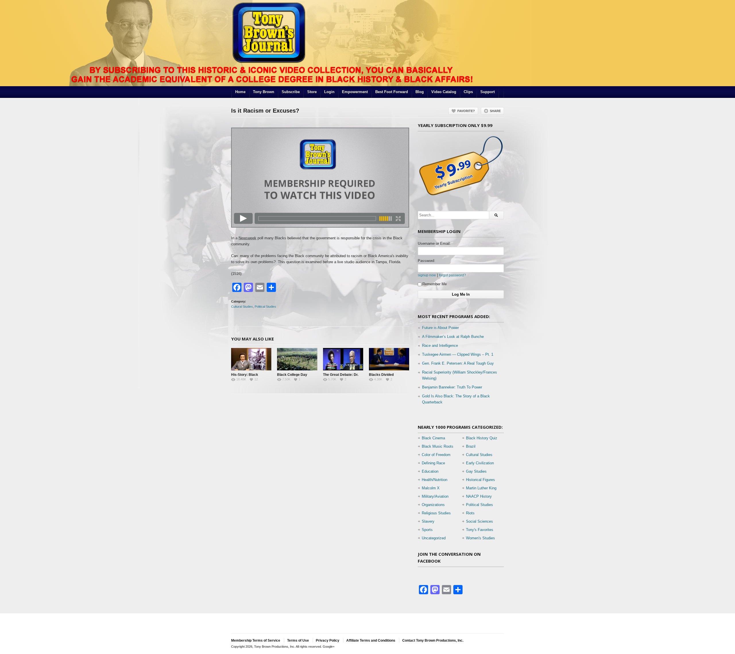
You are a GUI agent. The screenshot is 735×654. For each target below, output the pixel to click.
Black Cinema (433, 438)
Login (329, 92)
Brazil (470, 446)
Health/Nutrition (434, 480)
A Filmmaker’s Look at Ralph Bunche (453, 336)
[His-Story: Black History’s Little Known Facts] (251, 359)
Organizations (433, 505)
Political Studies (265, 306)
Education (430, 471)
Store (312, 92)
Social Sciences (479, 521)
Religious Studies (436, 513)
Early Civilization (480, 463)
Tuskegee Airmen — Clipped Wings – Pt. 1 (457, 354)
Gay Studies (476, 471)
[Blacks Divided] (389, 359)
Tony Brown (263, 92)
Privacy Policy (327, 640)
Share (495, 111)
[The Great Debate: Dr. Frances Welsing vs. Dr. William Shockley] (343, 359)
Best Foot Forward (391, 92)
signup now (427, 275)
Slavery (428, 521)
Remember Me (434, 284)
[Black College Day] (297, 359)
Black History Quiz (481, 438)
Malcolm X (431, 488)
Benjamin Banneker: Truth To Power (452, 387)
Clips (468, 92)
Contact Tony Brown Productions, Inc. (432, 640)
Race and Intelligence (440, 345)
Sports (427, 530)
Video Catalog (443, 92)
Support (487, 92)
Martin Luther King (481, 488)
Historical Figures (480, 480)
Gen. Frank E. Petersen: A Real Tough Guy (458, 363)
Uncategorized (434, 538)
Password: (426, 261)
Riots (470, 513)
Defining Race (433, 463)
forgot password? (452, 275)
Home (240, 92)
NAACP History (479, 496)
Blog (419, 92)
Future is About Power (440, 328)
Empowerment (355, 92)
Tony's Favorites (479, 530)
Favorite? (466, 111)
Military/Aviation (435, 496)
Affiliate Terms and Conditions (370, 640)
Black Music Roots (437, 446)
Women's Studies (480, 538)
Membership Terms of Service (255, 640)
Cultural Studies (242, 306)
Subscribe (291, 92)
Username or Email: (434, 243)
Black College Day (292, 375)
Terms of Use (298, 640)
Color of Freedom (436, 455)
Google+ (328, 646)
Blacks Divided (381, 375)
